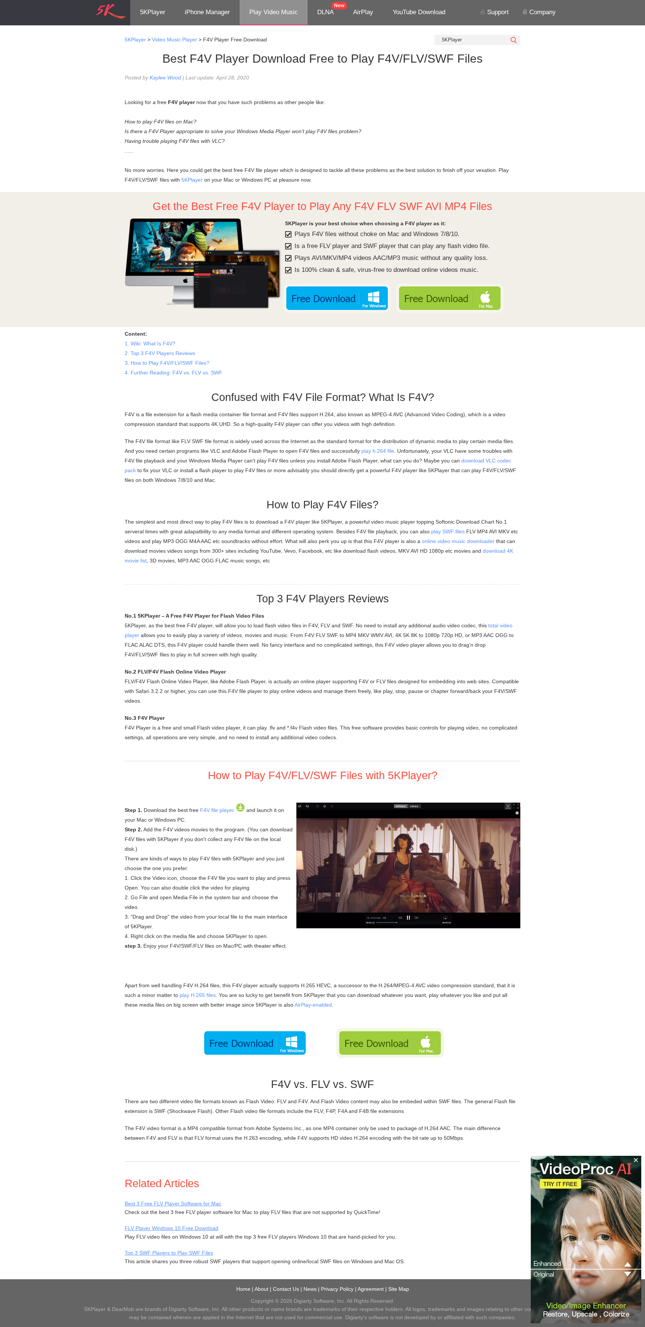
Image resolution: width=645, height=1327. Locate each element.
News (310, 1289)
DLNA (325, 12)
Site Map (398, 1289)
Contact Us (286, 1289)
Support (497, 12)
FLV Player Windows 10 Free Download (171, 1228)
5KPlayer (152, 12)
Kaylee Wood (165, 78)
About (261, 1289)
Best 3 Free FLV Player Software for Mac (173, 1204)
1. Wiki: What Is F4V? (150, 343)
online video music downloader (458, 541)
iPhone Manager (207, 12)
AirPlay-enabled (313, 1005)
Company (541, 12)
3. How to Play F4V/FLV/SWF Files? (167, 363)
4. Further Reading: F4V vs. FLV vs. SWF (173, 373)
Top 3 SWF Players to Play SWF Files (169, 1253)
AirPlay (363, 12)
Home (243, 1289)
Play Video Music (273, 12)
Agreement (371, 1289)
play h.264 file (377, 451)
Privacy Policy (337, 1289)
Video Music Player (174, 40)
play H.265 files (198, 995)
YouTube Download (419, 12)
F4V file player (217, 810)
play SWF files (448, 531)
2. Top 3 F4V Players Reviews (160, 353)
